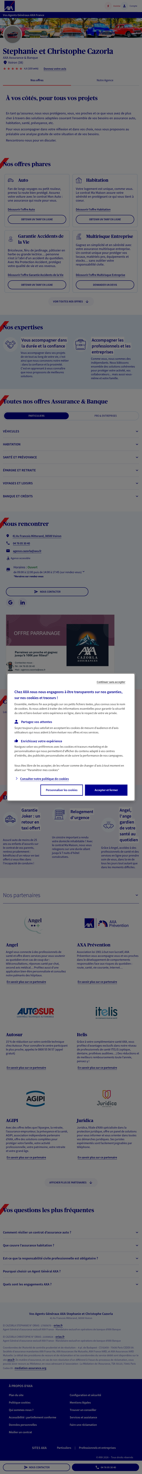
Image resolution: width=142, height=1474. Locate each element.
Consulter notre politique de (44, 779)
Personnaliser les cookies (61, 790)
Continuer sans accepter (111, 682)
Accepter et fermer (106, 790)
